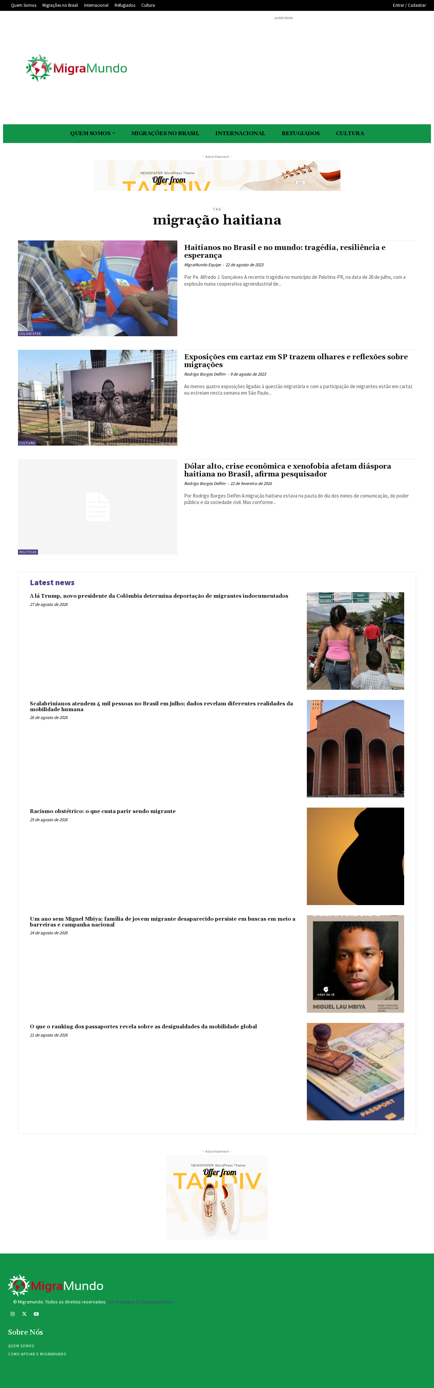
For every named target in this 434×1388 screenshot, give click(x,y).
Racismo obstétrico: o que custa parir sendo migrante (103, 811)
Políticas (28, 552)
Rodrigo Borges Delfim (204, 374)
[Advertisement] (284, 68)
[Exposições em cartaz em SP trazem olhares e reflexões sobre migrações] (97, 398)
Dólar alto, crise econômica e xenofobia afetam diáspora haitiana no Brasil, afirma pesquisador (287, 470)
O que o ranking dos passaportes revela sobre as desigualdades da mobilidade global (143, 1027)
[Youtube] (36, 1315)
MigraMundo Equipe (202, 265)
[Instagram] (12, 1315)
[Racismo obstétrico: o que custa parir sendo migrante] (355, 856)
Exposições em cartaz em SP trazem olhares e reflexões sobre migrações (296, 361)
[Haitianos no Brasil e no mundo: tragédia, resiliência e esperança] (97, 288)
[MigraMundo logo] (76, 68)
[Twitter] (24, 1315)
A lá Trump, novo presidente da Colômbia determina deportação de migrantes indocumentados (159, 596)
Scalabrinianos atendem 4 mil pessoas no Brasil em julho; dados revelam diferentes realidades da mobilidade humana (161, 707)
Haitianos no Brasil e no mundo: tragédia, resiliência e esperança (285, 252)
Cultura (27, 443)
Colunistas (30, 333)
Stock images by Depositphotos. (140, 1302)
